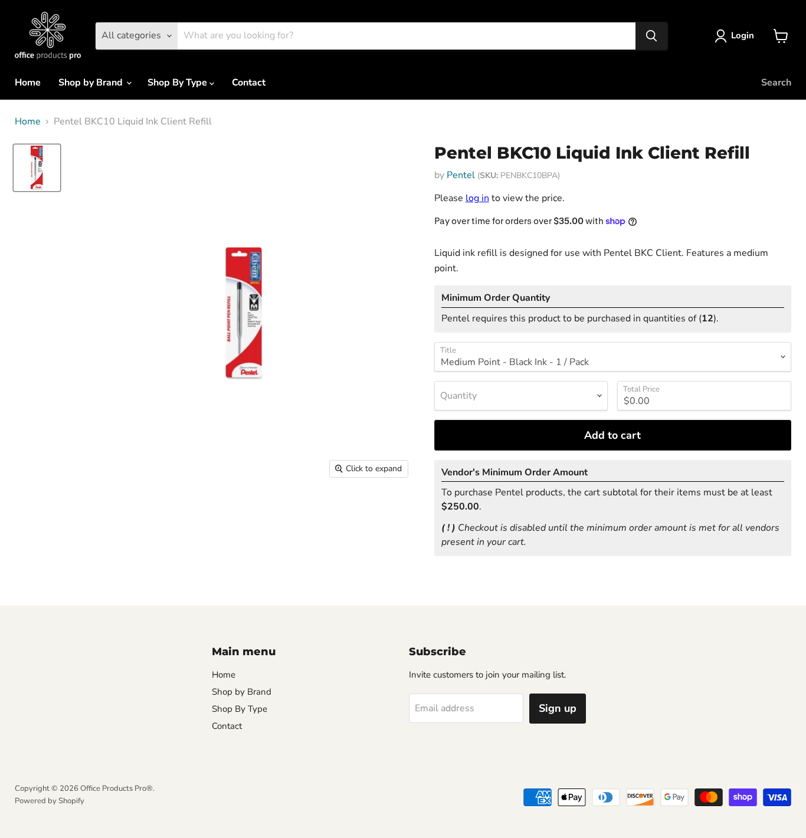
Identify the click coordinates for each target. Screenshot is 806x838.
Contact (249, 82)
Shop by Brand (91, 82)
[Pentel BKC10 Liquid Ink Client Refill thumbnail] (37, 167)
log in (477, 198)
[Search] (651, 36)
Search (776, 82)
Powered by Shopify (49, 801)
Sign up (557, 708)
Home (28, 82)
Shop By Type (178, 82)
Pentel (461, 175)
